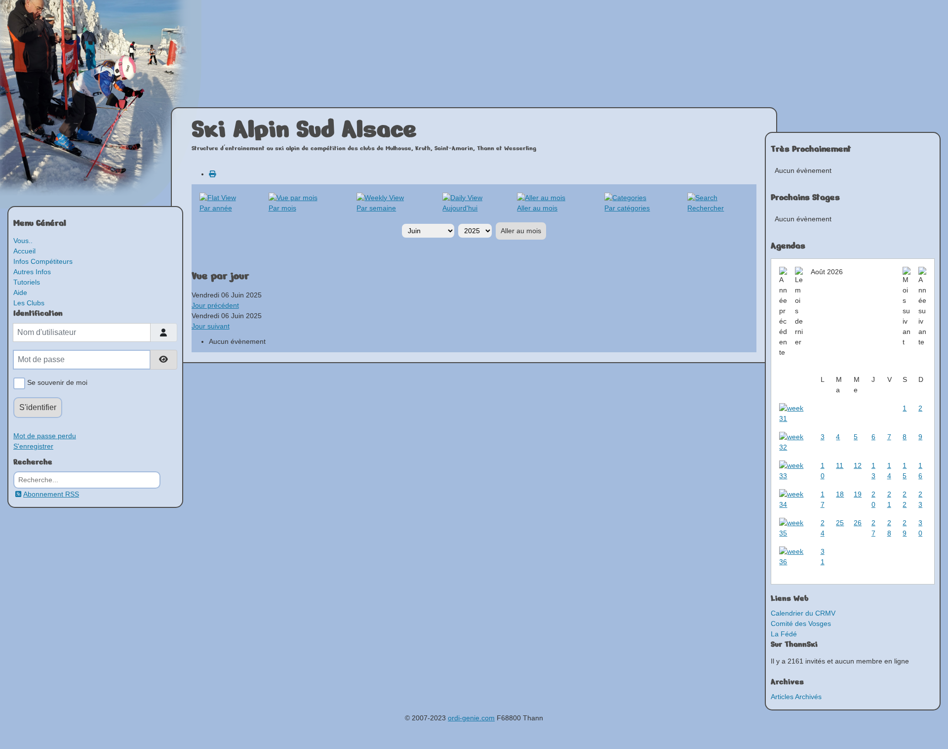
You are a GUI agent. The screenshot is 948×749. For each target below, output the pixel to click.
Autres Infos (32, 272)
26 (858, 523)
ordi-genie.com (471, 718)
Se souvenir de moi (56, 382)
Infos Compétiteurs (43, 261)
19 (858, 494)
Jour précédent (215, 305)
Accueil (24, 251)
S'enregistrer (33, 446)
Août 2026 (827, 272)
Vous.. (23, 241)
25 (840, 523)
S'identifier (37, 407)
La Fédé (784, 634)
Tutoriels (26, 282)
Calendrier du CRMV (803, 613)
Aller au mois (521, 231)
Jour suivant (211, 326)
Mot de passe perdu (44, 436)
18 (840, 494)
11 (839, 465)
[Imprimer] (212, 174)
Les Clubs (28, 303)
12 (858, 465)
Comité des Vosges (801, 623)
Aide (20, 292)
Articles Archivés (796, 697)
